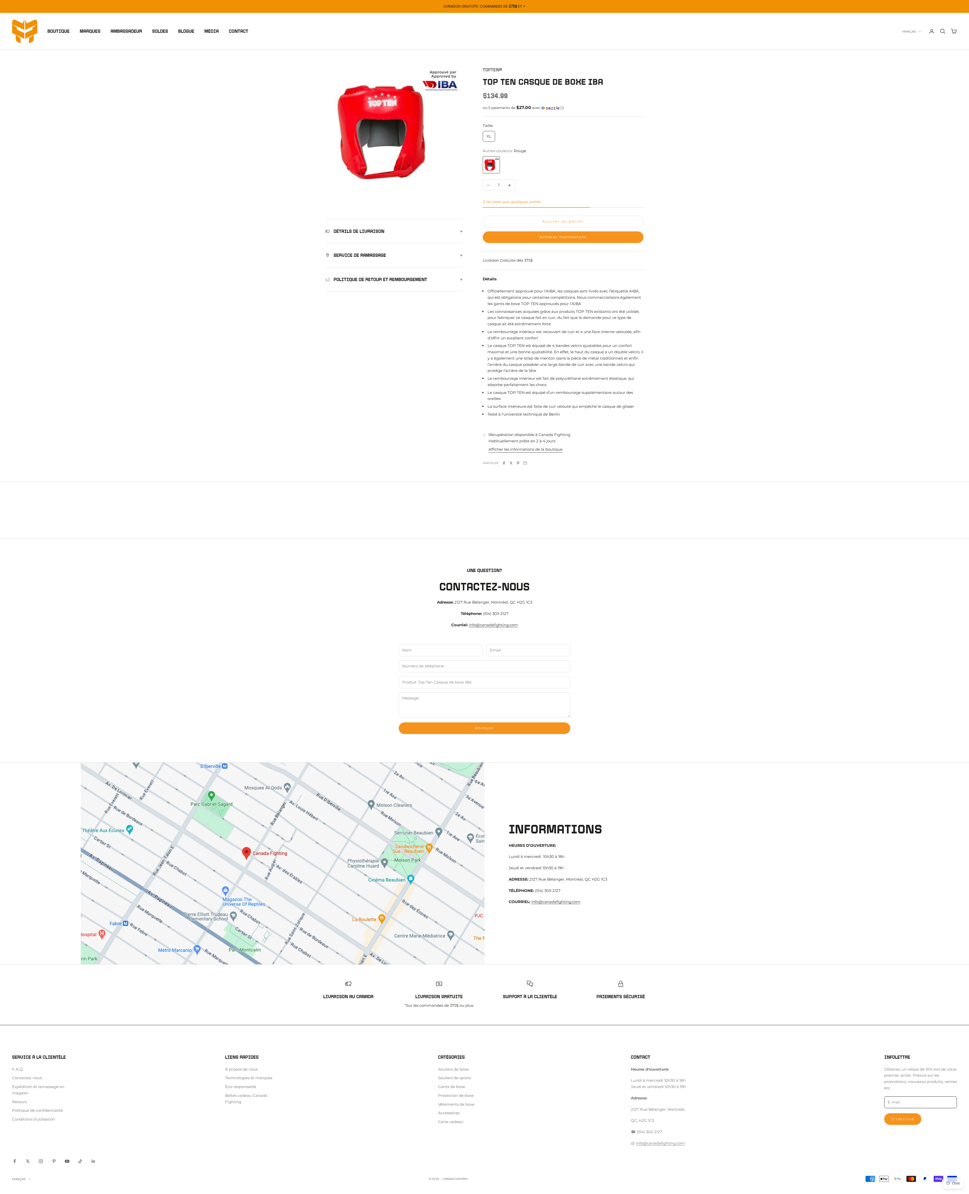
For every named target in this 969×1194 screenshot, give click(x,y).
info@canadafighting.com (493, 624)
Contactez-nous (27, 1077)
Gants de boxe (451, 1086)
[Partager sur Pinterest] (518, 463)
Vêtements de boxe (456, 1104)
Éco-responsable (240, 1086)
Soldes (160, 31)
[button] (563, 107)
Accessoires (449, 1112)
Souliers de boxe (453, 1069)
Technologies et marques (248, 1077)
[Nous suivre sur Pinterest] (54, 1161)
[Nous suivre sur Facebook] (14, 1161)
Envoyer (484, 728)
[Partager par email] (525, 463)
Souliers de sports (454, 1077)
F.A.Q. (17, 1069)
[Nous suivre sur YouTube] (67, 1161)
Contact (238, 31)
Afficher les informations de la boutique (525, 449)
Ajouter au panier (563, 221)
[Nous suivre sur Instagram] (40, 1161)
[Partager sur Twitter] (511, 463)
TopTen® (492, 69)
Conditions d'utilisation (33, 1119)
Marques (90, 31)
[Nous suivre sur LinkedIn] (93, 1161)
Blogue (186, 31)
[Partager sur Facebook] (504, 463)
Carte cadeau (450, 1121)
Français (909, 32)
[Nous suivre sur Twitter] (27, 1161)
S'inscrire (903, 1119)
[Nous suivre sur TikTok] (80, 1161)
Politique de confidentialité (37, 1110)
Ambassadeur (126, 31)
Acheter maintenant (563, 237)
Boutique (58, 31)
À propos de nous (241, 1069)
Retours (19, 1101)
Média (211, 31)
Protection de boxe (456, 1095)
